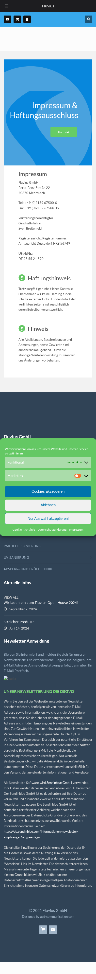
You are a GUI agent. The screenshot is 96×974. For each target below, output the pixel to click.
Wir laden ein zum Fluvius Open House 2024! (41, 602)
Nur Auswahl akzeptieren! (48, 518)
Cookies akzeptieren (48, 491)
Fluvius (48, 5)
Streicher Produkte (19, 621)
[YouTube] (7, 19)
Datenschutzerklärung (51, 529)
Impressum (76, 529)
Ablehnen (48, 505)
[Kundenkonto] (27, 19)
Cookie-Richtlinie (24, 529)
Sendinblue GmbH (59, 783)
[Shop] (17, 19)
